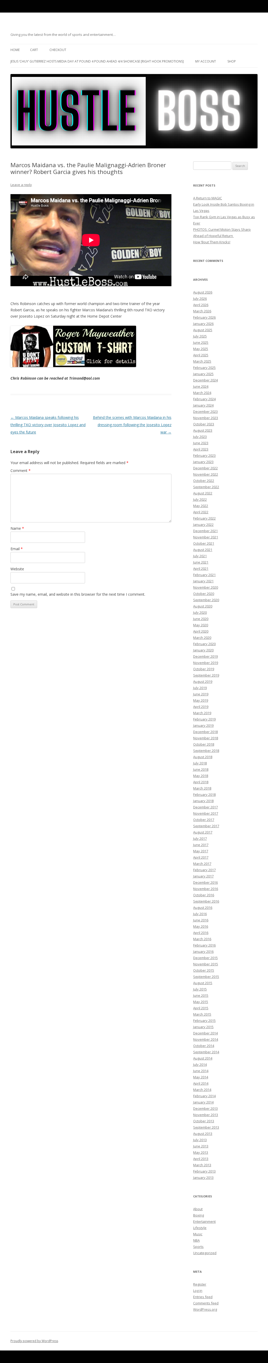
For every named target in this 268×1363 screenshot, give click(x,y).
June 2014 (200, 1070)
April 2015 (200, 1008)
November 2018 (205, 738)
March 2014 (202, 1089)
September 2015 (206, 976)
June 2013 (200, 1146)
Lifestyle (199, 1227)
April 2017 (200, 857)
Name (17, 528)
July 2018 (200, 763)
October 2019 (203, 669)
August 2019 (202, 681)
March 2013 (202, 1165)
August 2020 (202, 606)
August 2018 (202, 756)
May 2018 (200, 775)
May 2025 (200, 348)
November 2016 (205, 888)
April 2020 (200, 631)
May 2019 (200, 700)
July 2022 (200, 499)
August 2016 (202, 907)
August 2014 (202, 1058)
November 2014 (205, 1039)
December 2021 (205, 530)
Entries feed (203, 1296)
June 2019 (200, 694)
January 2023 (203, 461)
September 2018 (206, 750)
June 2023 (200, 443)
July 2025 (200, 336)
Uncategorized (204, 1253)
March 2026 (202, 311)
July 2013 (200, 1139)
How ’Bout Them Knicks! (211, 242)
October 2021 (203, 543)
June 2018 (200, 769)
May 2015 (200, 1001)
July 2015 (200, 989)
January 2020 (203, 650)
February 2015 (204, 1020)
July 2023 (200, 436)
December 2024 (205, 380)
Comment (20, 470)
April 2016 (200, 932)
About (198, 1209)
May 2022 (200, 505)
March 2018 (202, 788)
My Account (205, 61)
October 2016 (203, 895)
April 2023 (200, 449)
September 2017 (206, 826)
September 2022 (206, 487)
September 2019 (206, 675)
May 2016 (200, 926)
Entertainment (204, 1221)
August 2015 (202, 983)
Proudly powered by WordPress (34, 1341)
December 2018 (205, 731)
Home (15, 50)
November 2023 (205, 417)
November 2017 (205, 813)
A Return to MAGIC (207, 198)
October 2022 (203, 480)
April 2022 (200, 512)
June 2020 (200, 618)
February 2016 (204, 945)
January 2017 (203, 876)
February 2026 (204, 317)
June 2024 (200, 386)
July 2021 (200, 556)
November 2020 (205, 587)
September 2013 (206, 1127)
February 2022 (204, 518)
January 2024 (203, 405)
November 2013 (205, 1114)
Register (199, 1284)
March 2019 (202, 713)
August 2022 (202, 493)
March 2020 (202, 637)
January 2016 (203, 951)
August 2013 (202, 1133)
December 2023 (205, 411)
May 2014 (200, 1077)
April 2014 (200, 1083)
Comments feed (206, 1303)
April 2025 (200, 355)
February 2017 (204, 870)
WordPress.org (205, 1309)
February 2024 (204, 399)
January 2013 (203, 1177)
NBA (196, 1240)
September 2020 (206, 600)
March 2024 (202, 392)
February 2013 (204, 1171)
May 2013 (200, 1152)
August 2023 (202, 430)
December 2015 (205, 957)
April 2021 (200, 568)
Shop (231, 61)
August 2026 (202, 292)
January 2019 (203, 725)
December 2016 (205, 882)
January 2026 (203, 323)
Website (17, 568)
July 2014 (200, 1064)
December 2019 (205, 656)
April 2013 (200, 1158)
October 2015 (203, 970)
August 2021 (202, 549)
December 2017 (205, 807)
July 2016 (200, 913)
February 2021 (204, 574)
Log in (197, 1290)
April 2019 (200, 706)
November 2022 (205, 474)
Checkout (57, 50)
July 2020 (200, 612)
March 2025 (202, 361)
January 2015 (203, 1026)
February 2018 (204, 794)
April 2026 (200, 304)
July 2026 (200, 298)
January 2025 (203, 373)
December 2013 (205, 1108)
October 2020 (203, 593)
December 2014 (205, 1033)
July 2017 (200, 838)
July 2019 (200, 687)
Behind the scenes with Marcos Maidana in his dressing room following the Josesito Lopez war (132, 425)
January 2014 (203, 1102)
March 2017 (202, 863)
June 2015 (200, 995)
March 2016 (202, 939)
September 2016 (206, 901)
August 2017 (202, 832)
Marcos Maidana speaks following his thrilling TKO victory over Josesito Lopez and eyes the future (48, 425)
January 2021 (203, 581)
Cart (34, 50)
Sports (198, 1246)
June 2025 (200, 342)
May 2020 (200, 625)
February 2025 (204, 367)
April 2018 (200, 782)
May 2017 (200, 851)
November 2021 (205, 537)
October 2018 (203, 744)
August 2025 (202, 330)
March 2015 (202, 1014)
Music (197, 1234)
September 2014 (206, 1052)
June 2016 (200, 920)
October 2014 (203, 1045)
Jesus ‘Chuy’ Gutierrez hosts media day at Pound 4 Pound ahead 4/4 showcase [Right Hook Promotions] (97, 61)
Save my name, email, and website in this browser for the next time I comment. (77, 594)
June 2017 (200, 844)
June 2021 (200, 562)
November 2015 (205, 964)
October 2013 (203, 1121)
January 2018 (203, 800)
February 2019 (204, 719)
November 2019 (205, 662)
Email (16, 548)
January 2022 (203, 524)
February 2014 (204, 1096)
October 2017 (203, 819)
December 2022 (205, 468)
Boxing (198, 1215)
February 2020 (204, 643)
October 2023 (203, 424)
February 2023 (204, 455)
